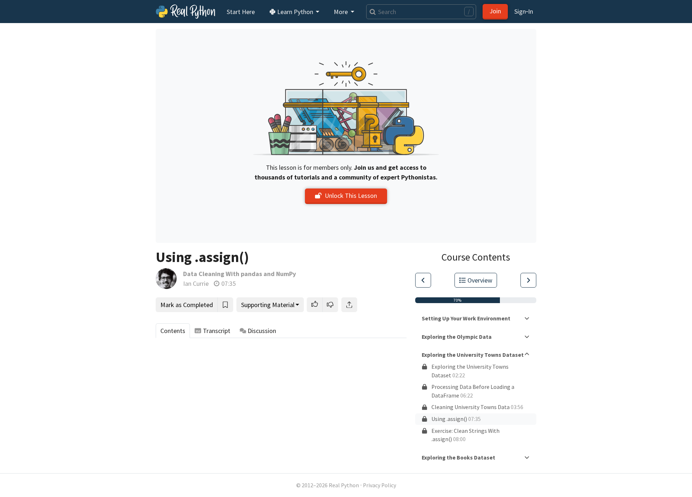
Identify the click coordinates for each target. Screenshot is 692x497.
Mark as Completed (186, 305)
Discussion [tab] (262, 331)
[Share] (349, 304)
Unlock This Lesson (351, 195)
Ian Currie (196, 283)
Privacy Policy (379, 485)
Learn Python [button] (295, 12)
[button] (315, 304)
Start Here (241, 12)
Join (495, 11)
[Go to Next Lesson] (528, 280)
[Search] (371, 12)
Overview (479, 280)
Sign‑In (523, 11)
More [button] (341, 12)
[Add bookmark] (225, 304)
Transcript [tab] (216, 331)
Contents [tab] (172, 331)
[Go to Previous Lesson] (423, 280)
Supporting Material (267, 305)
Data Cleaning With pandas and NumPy (239, 274)
